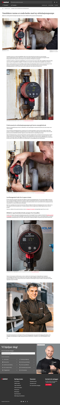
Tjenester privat (33, 381)
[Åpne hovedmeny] (57, 2)
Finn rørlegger (48, 384)
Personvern (16, 389)
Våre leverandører (18, 387)
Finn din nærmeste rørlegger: (8, 350)
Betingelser (16, 391)
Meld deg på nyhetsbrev (19, 395)
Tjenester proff (33, 383)
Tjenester (6, 5)
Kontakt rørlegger (50, 5)
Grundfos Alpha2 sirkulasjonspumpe (28, 120)
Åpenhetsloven (17, 393)
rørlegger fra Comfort (30, 209)
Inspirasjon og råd (44, 5)
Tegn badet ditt (17, 385)
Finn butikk (56, 5)
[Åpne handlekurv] (55, 2)
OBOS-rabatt (17, 383)
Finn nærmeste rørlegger (35, 385)
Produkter (14, 5)
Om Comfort (17, 381)
